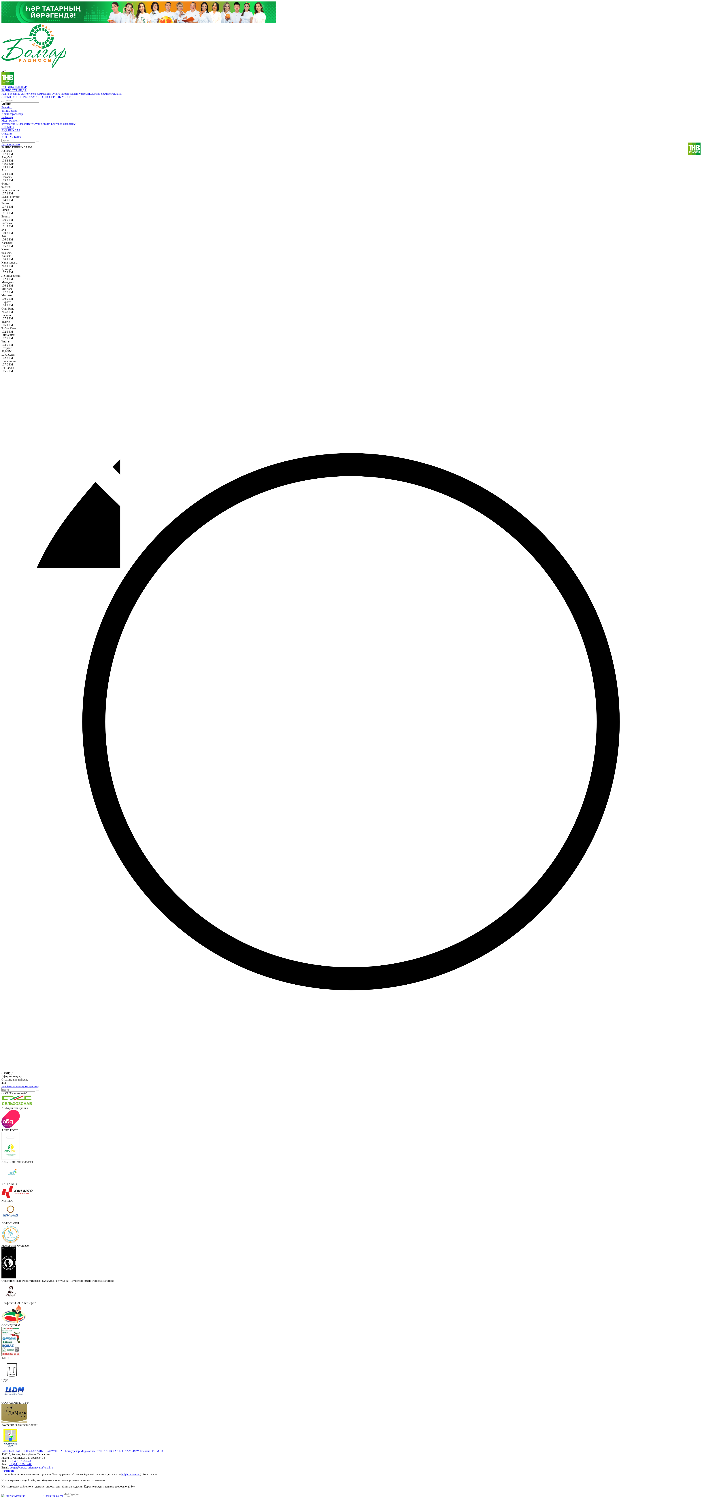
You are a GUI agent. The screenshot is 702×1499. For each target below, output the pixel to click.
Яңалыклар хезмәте (98, 93)
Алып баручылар (12, 113)
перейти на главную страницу (20, 1086)
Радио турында (10, 93)
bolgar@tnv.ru (18, 1467)
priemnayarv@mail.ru (40, 1467)
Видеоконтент (24, 123)
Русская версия (10, 144)
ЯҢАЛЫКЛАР (17, 87)
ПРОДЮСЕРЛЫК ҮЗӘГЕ (54, 96)
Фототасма (8, 123)
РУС (4, 87)
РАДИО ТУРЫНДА (14, 90)
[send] (37, 1090)
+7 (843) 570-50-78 (19, 1460)
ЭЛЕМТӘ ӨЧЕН (11, 96)
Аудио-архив (42, 123)
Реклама (116, 93)
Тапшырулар (9, 110)
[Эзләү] (2, 101)
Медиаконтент (10, 120)
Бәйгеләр (7, 117)
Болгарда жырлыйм (63, 123)
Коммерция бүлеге (48, 93)
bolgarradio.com (130, 1474)
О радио (6, 133)
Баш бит (6, 107)
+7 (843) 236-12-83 (20, 1464)
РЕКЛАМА (30, 96)
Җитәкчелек (28, 93)
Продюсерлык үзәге (73, 93)
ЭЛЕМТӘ (7, 127)
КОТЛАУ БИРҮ (11, 137)
